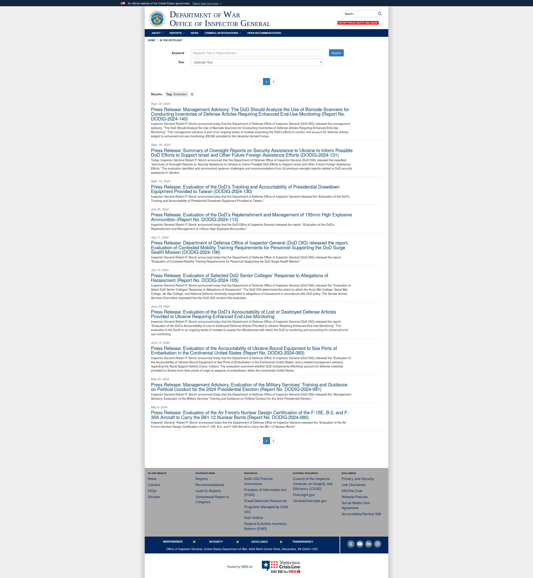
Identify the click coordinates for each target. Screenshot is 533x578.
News (194, 33)
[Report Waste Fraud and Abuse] (358, 22)
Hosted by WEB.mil (239, 566)
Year (181, 62)
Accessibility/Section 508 (361, 514)
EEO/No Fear (352, 491)
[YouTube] (360, 544)
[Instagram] (377, 544)
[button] (208, 3)
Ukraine (154, 497)
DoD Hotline (253, 518)
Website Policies (355, 497)
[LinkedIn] (368, 544)
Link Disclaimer (354, 485)
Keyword (178, 53)
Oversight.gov (304, 495)
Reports (176, 33)
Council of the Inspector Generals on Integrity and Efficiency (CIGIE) (312, 484)
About (156, 33)
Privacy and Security (358, 479)
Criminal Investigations (221, 33)
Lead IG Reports (208, 491)
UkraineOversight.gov (310, 501)
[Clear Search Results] (266, 93)
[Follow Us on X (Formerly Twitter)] (351, 544)
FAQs (152, 491)
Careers (154, 485)
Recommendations (210, 485)
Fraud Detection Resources (265, 501)
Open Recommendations (264, 33)
